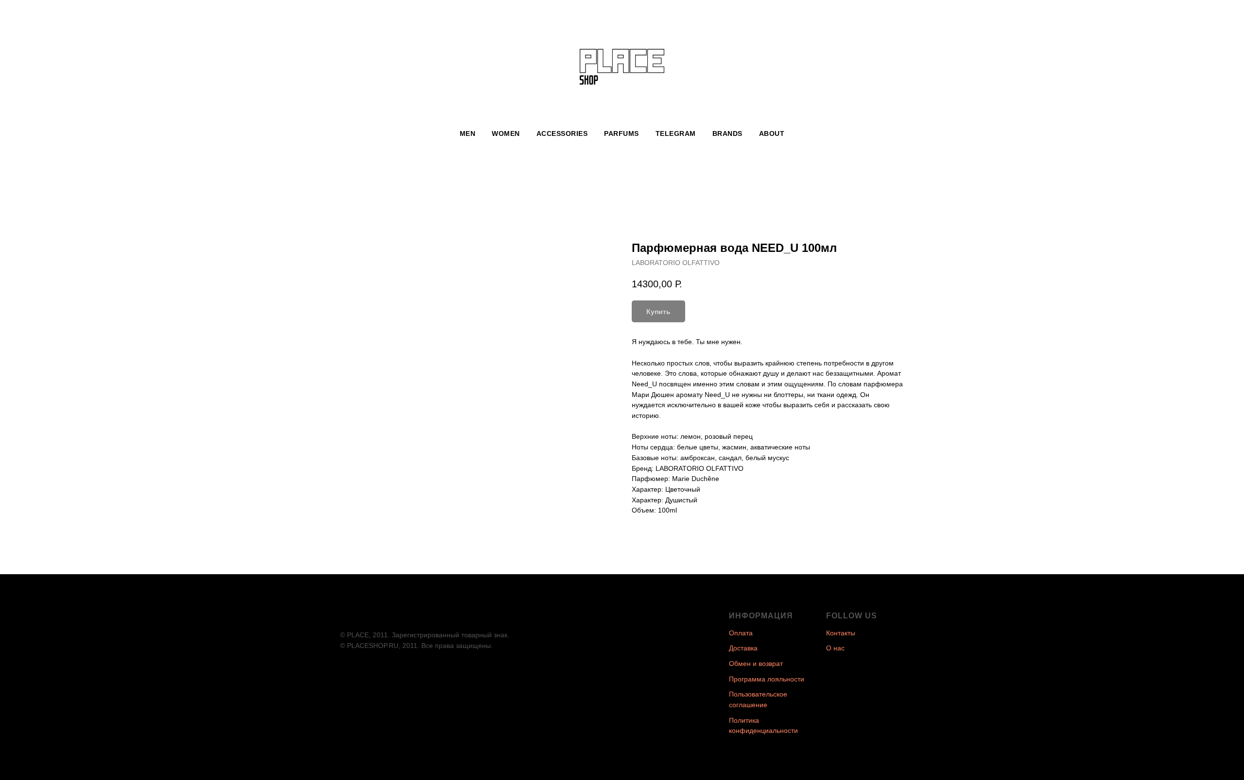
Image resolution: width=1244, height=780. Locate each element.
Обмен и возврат (756, 663)
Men (468, 133)
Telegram (676, 133)
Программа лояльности (766, 679)
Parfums (621, 133)
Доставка (743, 648)
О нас (835, 648)
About (772, 133)
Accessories (562, 133)
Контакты (840, 633)
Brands (727, 133)
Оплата (741, 633)
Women (506, 133)
